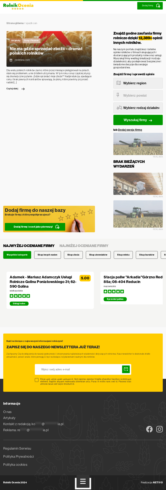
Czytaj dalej (12, 89)
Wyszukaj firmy (135, 120)
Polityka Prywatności (18, 456)
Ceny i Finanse (31, 40)
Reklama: (26, 430)
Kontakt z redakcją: (33, 424)
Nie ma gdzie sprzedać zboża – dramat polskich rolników (46, 50)
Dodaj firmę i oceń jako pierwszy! (33, 226)
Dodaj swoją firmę (130, 130)
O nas (7, 412)
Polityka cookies (15, 465)
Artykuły (15, 40)
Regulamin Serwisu (17, 448)
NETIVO (158, 482)
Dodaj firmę (147, 5)
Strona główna (15, 23)
